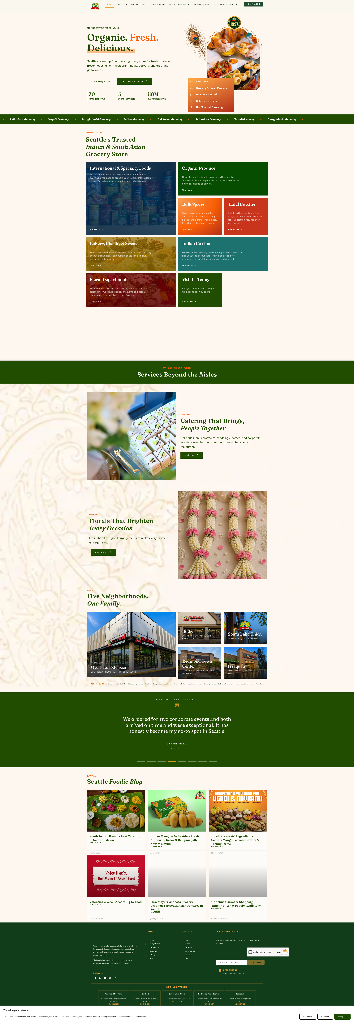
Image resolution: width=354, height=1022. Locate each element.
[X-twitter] (110, 978)
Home (109, 4)
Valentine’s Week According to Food (116, 902)
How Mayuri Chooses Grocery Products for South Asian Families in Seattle (176, 905)
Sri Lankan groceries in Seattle (139, 684)
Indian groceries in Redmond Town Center (250, 684)
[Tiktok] (115, 978)
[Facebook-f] (95, 978)
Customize (307, 1016)
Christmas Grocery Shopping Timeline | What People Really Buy (236, 903)
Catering (197, 4)
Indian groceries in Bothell (115, 684)
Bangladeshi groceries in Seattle (165, 684)
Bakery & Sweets (139, 4)
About (231, 4)
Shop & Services (159, 4)
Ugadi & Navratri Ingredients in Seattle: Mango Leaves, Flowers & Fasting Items (235, 839)
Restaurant (180, 4)
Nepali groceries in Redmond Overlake (218, 684)
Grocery (120, 4)
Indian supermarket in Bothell (117, 963)
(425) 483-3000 (145, 1004)
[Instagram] (100, 978)
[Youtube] (105, 978)
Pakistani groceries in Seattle (190, 684)
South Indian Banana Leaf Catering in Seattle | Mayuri (115, 838)
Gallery (218, 4)
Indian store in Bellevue (110, 960)
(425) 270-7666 (177, 1001)
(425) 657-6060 (240, 1004)
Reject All (325, 1016)
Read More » (95, 842)
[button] (93, 94)
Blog (207, 4)
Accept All (342, 1016)
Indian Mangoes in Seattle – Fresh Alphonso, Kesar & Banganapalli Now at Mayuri (174, 839)
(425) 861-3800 (113, 1004)
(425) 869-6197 (209, 1004)
